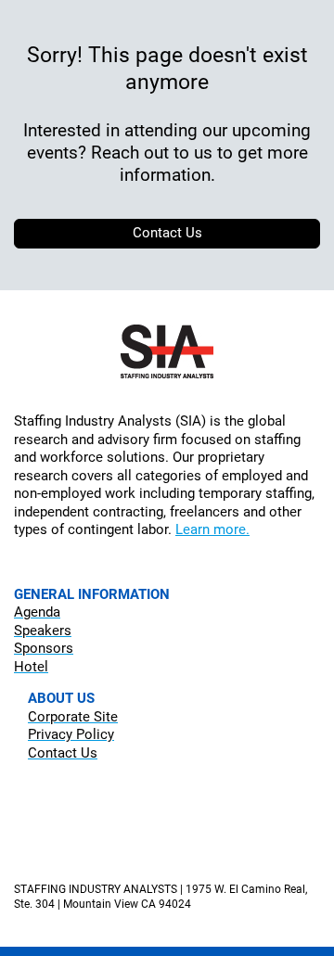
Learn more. (212, 529)
